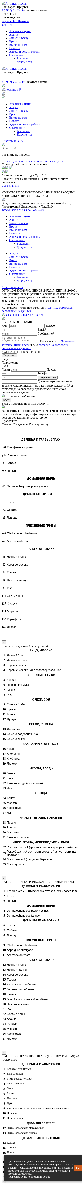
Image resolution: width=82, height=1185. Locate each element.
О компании (17, 55)
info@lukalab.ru (11, 209)
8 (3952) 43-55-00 (13, 10)
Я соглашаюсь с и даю (38, 345)
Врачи (13, 41)
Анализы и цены (16, 3)
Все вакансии (10, 185)
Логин (6, 369)
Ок (77, 1168)
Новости (14, 48)
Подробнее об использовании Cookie (29, 1176)
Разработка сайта (16, 314)
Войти (6, 400)
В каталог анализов (30, 161)
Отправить (9, 355)
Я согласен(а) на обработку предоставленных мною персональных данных (37, 389)
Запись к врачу (18, 38)
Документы (24, 61)
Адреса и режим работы (24, 51)
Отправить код (47, 377)
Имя (5, 325)
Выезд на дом (18, 44)
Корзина (9, 21)
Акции (13, 34)
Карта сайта (35, 314)
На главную (9, 161)
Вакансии (23, 58)
